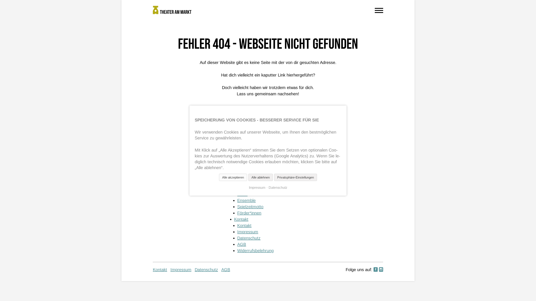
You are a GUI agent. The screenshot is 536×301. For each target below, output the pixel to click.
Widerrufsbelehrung (255, 250)
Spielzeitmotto (250, 206)
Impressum (247, 232)
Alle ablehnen (260, 177)
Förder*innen (249, 213)
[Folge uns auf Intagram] (381, 269)
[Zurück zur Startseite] (239, 11)
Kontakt (241, 219)
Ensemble (246, 200)
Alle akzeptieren (233, 177)
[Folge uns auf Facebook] (376, 269)
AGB (241, 244)
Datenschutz (248, 238)
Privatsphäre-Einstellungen (295, 177)
